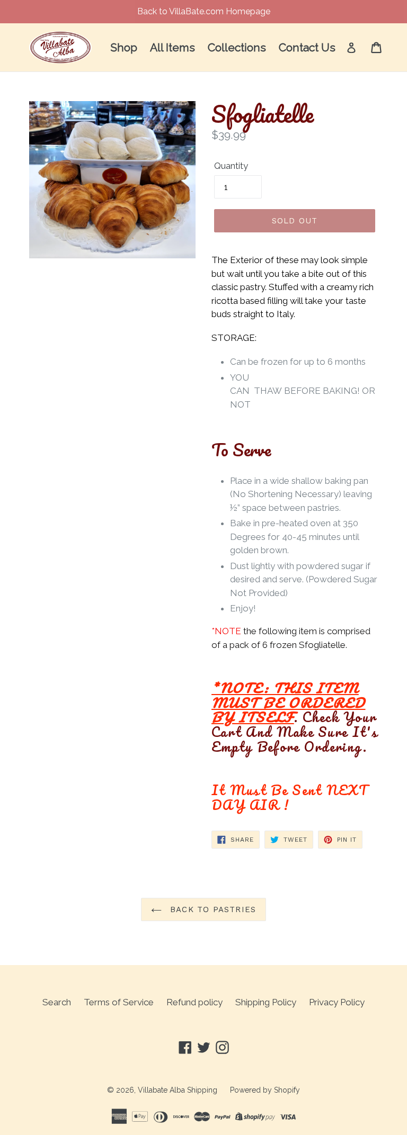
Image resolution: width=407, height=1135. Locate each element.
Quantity (231, 165)
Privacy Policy (337, 1002)
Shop (123, 47)
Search (56, 1002)
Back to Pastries (211, 909)
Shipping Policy (265, 1002)
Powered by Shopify (265, 1090)
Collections (237, 47)
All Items (172, 47)
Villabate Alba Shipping (177, 1090)
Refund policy (194, 1002)
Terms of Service (119, 1002)
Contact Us (307, 47)
